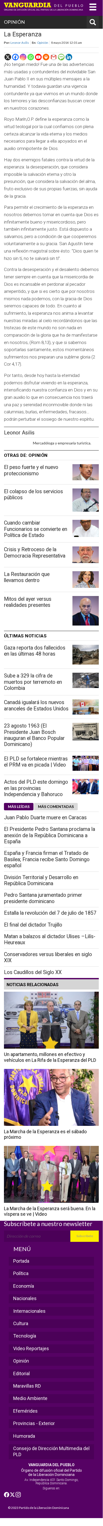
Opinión (42, 42)
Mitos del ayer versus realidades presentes (27, 602)
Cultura (20, 1323)
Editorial (21, 1373)
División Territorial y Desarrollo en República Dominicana (41, 880)
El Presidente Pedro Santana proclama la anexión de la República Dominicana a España (49, 835)
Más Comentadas (56, 806)
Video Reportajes (31, 1348)
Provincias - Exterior (34, 1423)
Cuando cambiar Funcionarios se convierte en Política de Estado (35, 529)
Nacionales (25, 1298)
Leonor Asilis (20, 42)
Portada (21, 1261)
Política (20, 1273)
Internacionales (29, 1311)
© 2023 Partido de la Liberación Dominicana (38, 1508)
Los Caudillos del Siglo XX (33, 972)
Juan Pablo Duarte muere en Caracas (45, 818)
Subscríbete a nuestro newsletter (48, 1224)
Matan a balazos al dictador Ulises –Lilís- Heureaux (49, 939)
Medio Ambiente (30, 1398)
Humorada (24, 1436)
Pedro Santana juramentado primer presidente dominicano (43, 898)
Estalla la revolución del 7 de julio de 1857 (50, 913)
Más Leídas (19, 806)
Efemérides (25, 1411)
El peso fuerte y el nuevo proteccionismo (31, 470)
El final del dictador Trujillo (33, 925)
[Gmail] (53, 57)
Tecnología (24, 1336)
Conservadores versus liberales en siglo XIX (48, 957)
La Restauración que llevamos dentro (27, 577)
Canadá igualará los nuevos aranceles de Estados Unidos (36, 705)
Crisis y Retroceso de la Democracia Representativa (34, 552)
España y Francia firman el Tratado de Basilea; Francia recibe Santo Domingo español (47, 859)
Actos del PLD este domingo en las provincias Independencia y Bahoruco (36, 788)
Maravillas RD (27, 1386)
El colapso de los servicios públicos (33, 494)
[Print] (46, 57)
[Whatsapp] (30, 57)
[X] (7, 57)
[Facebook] (15, 57)
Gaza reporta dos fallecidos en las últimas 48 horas (34, 651)
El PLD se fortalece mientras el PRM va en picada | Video (36, 762)
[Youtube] (38, 57)
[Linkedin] (69, 57)
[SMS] (61, 57)
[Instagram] (23, 57)
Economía (23, 1286)
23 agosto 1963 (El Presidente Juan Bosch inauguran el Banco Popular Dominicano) (34, 735)
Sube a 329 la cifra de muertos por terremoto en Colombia (33, 682)
